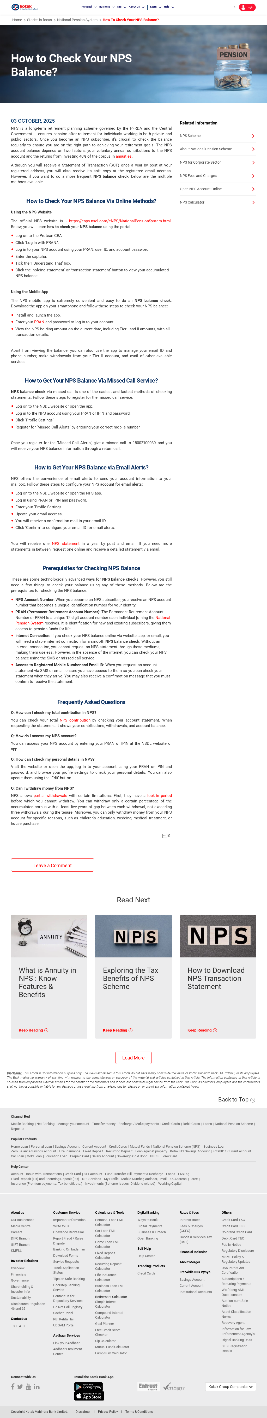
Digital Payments (149, 1226)
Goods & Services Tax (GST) (196, 1239)
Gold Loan (34, 1156)
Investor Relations (24, 1261)
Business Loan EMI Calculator (109, 1288)
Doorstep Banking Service (66, 1287)
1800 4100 (18, 1326)
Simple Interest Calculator (106, 1304)
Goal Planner (104, 1324)
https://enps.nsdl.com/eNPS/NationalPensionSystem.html (120, 221)
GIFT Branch (20, 1245)
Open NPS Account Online (201, 189)
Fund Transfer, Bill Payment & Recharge (134, 1174)
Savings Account (67, 1146)
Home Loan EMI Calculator (107, 1244)
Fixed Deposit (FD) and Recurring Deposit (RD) (45, 1179)
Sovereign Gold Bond (132, 1156)
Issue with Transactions (44, 1174)
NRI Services (91, 1179)
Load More (133, 1057)
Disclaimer (83, 1412)
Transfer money (104, 1124)
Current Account (94, 1146)
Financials (18, 1274)
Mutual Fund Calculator (112, 1347)
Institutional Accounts (196, 1292)
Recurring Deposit (119, 1151)
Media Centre (21, 1226)
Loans (207, 1124)
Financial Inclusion (193, 1252)
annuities (124, 156)
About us (17, 1212)
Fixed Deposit (93, 1151)
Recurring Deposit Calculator (108, 1266)
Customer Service (66, 1212)
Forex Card (169, 1156)
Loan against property (151, 1151)
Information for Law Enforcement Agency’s (238, 1331)
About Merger (190, 1262)
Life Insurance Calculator (106, 1277)
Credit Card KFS (233, 1226)
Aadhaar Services (66, 1335)
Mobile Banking (22, 1124)
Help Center (146, 1256)
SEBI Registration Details (234, 1348)
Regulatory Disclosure (238, 1251)
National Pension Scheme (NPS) (177, 1146)
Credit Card (73, 1174)
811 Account (93, 1174)
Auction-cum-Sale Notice (235, 1303)
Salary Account (103, 1156)
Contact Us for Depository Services (68, 1298)
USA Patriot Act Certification (233, 1270)
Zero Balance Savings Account (33, 1151)
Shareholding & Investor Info (22, 1289)
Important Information (69, 1220)
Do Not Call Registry (67, 1307)
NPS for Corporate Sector (200, 162)
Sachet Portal (63, 1313)
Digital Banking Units (237, 1340)
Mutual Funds (140, 1146)
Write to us (61, 1226)
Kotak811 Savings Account (190, 1151)
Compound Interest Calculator (109, 1315)
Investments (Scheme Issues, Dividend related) (120, 1183)
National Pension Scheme (234, 1124)
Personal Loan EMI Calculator (109, 1222)
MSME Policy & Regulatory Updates (236, 1259)
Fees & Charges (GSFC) (191, 1228)
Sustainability (21, 1298)
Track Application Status (66, 1270)
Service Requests (66, 1262)
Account (17, 1174)
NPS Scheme (190, 136)
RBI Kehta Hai (63, 1319)
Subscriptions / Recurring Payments (236, 1281)
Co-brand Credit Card (237, 1232)
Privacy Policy (108, 1412)
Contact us (19, 1319)
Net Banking (45, 1124)
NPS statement (66, 543)
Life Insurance (69, 1151)
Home (17, 20)
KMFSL (16, 1251)
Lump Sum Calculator (111, 1353)
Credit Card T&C (233, 1220)
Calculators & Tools (109, 1212)
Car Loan (17, 1156)
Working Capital (169, 1183)
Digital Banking (148, 1212)
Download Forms (65, 1256)
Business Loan (214, 1146)
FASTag (183, 1174)
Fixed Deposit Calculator (105, 1255)
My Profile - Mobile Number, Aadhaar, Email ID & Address (145, 1179)
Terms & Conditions (139, 1412)
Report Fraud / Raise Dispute (68, 1240)
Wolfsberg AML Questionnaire (233, 1292)
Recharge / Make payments (138, 1124)
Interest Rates (190, 1220)
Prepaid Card (79, 1156)
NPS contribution (75, 720)
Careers (16, 1232)
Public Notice (231, 1245)
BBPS (154, 1156)
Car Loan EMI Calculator (105, 1233)
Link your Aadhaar (66, 1343)
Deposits (17, 1129)
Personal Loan (41, 1146)
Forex (194, 1179)
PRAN (39, 322)
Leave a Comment (52, 865)
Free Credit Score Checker (107, 1332)
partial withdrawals (50, 795)
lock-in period (159, 795)
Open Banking (147, 1238)
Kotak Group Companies (229, 1387)
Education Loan (56, 1156)
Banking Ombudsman (69, 1249)
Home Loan (19, 1146)
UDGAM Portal (63, 1325)
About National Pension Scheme (206, 149)
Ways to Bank (147, 1220)
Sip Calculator (105, 1341)
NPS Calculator (192, 202)
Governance (20, 1280)
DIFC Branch (20, 1238)
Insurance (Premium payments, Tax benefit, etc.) (46, 1183)
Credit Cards (171, 1124)
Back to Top (234, 1099)
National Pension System (77, 20)
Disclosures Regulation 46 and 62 (28, 1306)
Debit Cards (191, 1124)
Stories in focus (39, 20)
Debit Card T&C (233, 1238)
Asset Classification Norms (236, 1314)
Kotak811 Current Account (232, 1151)
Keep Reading (31, 1030)
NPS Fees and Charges (198, 176)
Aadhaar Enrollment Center (67, 1351)
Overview (18, 1268)
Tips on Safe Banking (69, 1279)
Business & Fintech (151, 1232)
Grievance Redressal (68, 1232)
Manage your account (73, 1124)
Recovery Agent (233, 1323)
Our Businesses (22, 1220)
